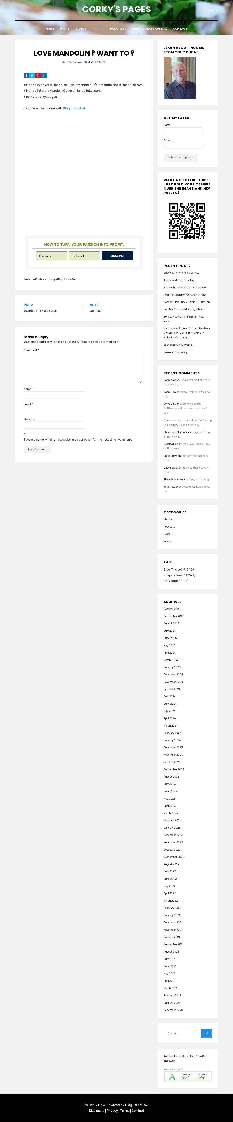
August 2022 (171, 864)
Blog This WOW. (136, 1105)
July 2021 (169, 959)
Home (50, 28)
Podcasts (118, 28)
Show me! (117, 255)
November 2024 (173, 682)
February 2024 (172, 733)
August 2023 (171, 776)
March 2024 (171, 725)
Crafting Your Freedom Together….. (184, 309)
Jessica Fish (171, 443)
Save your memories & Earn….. (181, 272)
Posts (65, 28)
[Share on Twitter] (32, 75)
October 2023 (172, 762)
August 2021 (171, 951)
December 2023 (173, 747)
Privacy (112, 1111)
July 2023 (170, 784)
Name (28, 389)
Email (28, 404)
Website (29, 419)
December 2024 (173, 674)
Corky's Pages (116, 9)
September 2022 (174, 857)
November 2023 (173, 754)
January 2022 (172, 915)
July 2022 (170, 871)
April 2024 (170, 718)
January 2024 (172, 740)
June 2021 (170, 966)
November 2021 (173, 929)
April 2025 (170, 652)
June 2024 (170, 703)
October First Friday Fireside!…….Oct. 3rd (187, 302)
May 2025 (169, 645)
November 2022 (173, 842)
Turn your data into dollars (179, 280)
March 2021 (170, 988)
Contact (180, 28)
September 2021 (174, 944)
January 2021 (172, 1002)
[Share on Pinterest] (38, 75)
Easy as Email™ (179, 575)
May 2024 (169, 711)
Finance (168, 420)
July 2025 (170, 630)
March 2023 (171, 813)
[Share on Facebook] (26, 75)
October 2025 (172, 609)
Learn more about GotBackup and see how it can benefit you (186, 408)
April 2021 (169, 980)
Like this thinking (199, 479)
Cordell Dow (170, 455)
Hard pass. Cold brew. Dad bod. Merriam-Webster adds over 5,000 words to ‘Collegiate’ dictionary (187, 333)
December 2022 (173, 835)
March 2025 (171, 660)
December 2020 (173, 1010)
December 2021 (173, 922)
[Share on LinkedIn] (44, 75)
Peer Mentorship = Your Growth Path (185, 294)
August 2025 (171, 623)
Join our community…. (176, 352)
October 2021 (172, 937)
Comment (31, 350)
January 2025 (172, 667)
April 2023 (170, 806)
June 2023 (170, 791)
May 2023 (169, 798)
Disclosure (96, 1111)
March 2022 (171, 900)
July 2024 (170, 696)
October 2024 (172, 689)
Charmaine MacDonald (177, 432)
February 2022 (172, 908)
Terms (124, 1111)
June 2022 (170, 878)
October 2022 (172, 849)
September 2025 (174, 616)
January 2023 (172, 827)
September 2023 (174, 769)
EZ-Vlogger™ (176, 581)
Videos (81, 28)
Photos (98, 28)
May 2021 (169, 973)
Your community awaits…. (179, 344)
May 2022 (169, 886)
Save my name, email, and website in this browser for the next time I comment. (78, 439)
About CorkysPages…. (149, 28)
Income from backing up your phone (185, 287)
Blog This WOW (74, 108)
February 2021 (172, 995)
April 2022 (170, 893)
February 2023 (172, 820)
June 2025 (170, 638)
